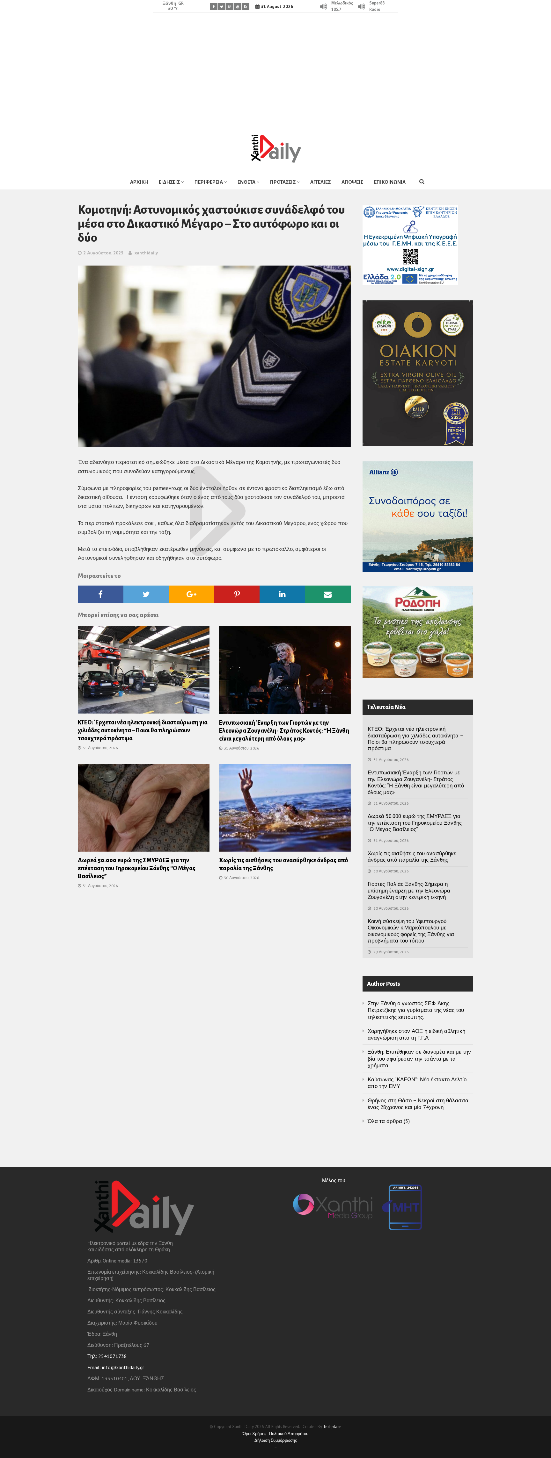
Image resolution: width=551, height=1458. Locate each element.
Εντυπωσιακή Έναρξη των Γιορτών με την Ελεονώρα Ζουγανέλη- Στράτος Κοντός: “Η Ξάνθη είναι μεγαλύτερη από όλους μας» (284, 731)
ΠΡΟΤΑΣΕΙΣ (283, 182)
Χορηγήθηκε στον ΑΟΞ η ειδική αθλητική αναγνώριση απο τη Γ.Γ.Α (416, 1034)
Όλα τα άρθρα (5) (389, 1121)
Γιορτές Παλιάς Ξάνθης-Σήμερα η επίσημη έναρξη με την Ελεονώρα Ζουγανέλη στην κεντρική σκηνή (409, 890)
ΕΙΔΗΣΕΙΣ (169, 182)
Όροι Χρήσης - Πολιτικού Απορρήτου (275, 1433)
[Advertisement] (275, 68)
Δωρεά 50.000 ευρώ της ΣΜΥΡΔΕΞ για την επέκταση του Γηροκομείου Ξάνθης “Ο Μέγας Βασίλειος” (136, 868)
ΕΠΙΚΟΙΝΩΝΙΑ (390, 182)
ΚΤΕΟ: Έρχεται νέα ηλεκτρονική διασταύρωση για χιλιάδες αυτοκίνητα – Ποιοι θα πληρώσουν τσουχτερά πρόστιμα (143, 730)
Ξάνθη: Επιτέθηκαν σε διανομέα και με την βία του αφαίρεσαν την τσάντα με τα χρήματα (419, 1058)
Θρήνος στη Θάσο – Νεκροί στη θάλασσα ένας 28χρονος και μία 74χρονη (418, 1104)
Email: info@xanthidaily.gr (115, 1367)
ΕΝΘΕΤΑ (246, 182)
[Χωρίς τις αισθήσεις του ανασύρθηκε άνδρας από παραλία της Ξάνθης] (285, 809)
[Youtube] (237, 6)
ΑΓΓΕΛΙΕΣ (320, 182)
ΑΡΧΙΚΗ (139, 182)
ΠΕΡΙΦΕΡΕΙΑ (209, 182)
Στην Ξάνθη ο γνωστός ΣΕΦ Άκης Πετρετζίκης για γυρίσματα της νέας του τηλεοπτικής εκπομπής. (416, 1010)
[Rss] (245, 6)
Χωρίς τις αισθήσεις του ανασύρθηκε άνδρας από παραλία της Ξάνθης (412, 856)
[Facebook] (213, 6)
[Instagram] (229, 6)
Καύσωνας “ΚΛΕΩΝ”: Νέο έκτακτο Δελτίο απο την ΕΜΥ (417, 1083)
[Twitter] (221, 6)
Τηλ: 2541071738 (107, 1356)
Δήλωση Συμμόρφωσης (275, 1440)
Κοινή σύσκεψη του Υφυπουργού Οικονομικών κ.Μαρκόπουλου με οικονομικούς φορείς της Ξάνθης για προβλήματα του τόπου (411, 931)
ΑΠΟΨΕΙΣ (352, 182)
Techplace (332, 1426)
